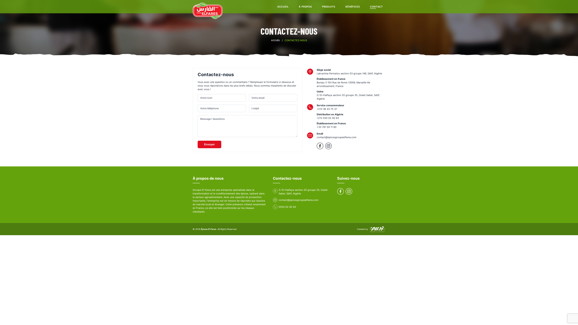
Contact (376, 6)
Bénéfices (352, 6)
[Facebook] (320, 146)
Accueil (283, 6)
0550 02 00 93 (287, 206)
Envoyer (209, 144)
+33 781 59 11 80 (326, 126)
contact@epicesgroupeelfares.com (336, 137)
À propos (305, 6)
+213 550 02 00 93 (328, 117)
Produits (328, 6)
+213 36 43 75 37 (327, 108)
